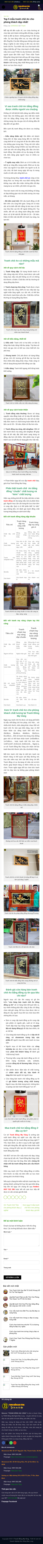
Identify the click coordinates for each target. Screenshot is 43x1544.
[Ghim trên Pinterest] (20, 1197)
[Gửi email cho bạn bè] (16, 1197)
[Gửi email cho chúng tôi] (7, 1443)
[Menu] (3, 7)
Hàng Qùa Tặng (16, 1470)
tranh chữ (31, 481)
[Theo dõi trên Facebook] (3, 1443)
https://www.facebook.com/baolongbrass (24, 1457)
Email (6, 1258)
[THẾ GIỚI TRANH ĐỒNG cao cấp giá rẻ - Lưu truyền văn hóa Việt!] (21, 7)
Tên (5, 1249)
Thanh (23, 26)
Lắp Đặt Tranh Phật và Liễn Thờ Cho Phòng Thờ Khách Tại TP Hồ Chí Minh (24, 1298)
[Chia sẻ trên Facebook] (9, 1197)
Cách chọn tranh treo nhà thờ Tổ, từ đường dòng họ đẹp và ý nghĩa (24, 1325)
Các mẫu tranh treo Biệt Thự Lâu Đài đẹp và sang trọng (24, 1312)
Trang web (7, 1267)
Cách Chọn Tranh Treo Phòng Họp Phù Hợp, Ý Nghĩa (24, 1339)
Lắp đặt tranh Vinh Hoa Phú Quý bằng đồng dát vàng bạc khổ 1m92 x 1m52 (24, 1305)
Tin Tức (6, 16)
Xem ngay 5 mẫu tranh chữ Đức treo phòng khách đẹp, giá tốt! (31, 1207)
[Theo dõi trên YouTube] (14, 1443)
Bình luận (7, 1232)
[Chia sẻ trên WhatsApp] (5, 1197)
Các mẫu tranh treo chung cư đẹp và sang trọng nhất (23, 1318)
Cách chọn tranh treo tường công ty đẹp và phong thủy (24, 1332)
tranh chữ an (24, 178)
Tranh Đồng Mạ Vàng (19, 1135)
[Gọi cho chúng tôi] (11, 1443)
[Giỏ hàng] (39, 7)
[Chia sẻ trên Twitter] (13, 1197)
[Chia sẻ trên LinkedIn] (24, 1197)
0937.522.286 (9, 2)
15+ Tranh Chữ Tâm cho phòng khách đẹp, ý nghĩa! (12, 1207)
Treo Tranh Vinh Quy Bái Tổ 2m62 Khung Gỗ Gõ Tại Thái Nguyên (24, 1291)
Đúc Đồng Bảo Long (26, 1541)
